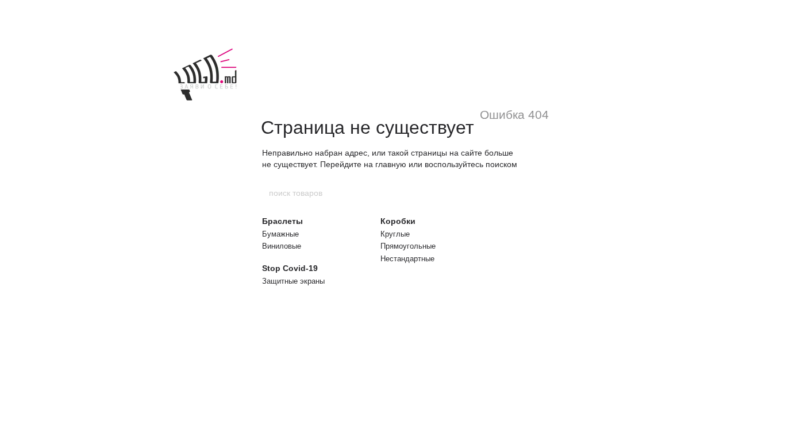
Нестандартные (407, 258)
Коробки (397, 221)
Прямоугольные (408, 246)
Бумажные (280, 234)
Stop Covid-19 (290, 268)
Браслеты (282, 221)
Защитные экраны (293, 281)
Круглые (395, 234)
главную (390, 164)
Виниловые (281, 246)
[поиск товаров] (517, 193)
